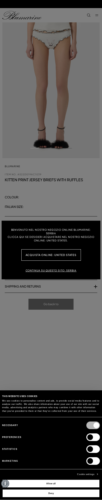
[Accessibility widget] (5, 484)
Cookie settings (85, 474)
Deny (51, 493)
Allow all (51, 483)
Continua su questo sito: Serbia (51, 270)
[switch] (93, 437)
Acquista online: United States (51, 254)
